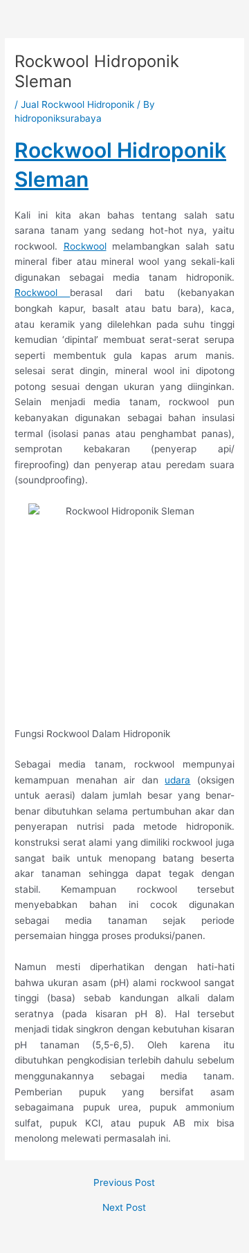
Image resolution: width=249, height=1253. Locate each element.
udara (177, 780)
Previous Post (124, 1183)
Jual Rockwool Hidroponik (77, 104)
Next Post (124, 1208)
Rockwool (85, 246)
